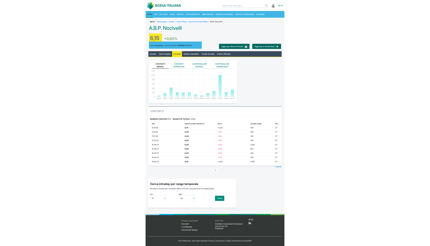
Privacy (211, 241)
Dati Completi (164, 54)
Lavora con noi (221, 226)
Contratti (177, 54)
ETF (155, 14)
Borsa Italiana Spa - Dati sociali (188, 241)
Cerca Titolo (181, 21)
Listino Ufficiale (223, 54)
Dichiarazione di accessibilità (242, 241)
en (282, 5)
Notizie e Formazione (244, 14)
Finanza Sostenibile (224, 14)
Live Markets (186, 227)
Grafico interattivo (191, 54)
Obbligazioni (207, 14)
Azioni (149, 14)
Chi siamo (260, 14)
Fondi (172, 14)
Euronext (185, 224)
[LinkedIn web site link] (250, 223)
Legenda (278, 167)
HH (151, 194)
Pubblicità (219, 228)
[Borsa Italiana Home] (164, 5)
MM (180, 194)
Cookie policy (220, 241)
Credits (228, 241)
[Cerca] (266, 6)
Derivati (180, 14)
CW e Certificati (193, 14)
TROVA (219, 198)
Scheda (153, 54)
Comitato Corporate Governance (228, 224)
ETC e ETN (163, 14)
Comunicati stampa (189, 230)
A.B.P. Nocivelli (165, 28)
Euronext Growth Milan (198, 21)
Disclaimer (204, 241)
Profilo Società (208, 54)
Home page (161, 21)
